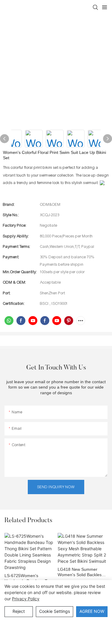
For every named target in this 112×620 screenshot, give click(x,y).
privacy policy (25, 598)
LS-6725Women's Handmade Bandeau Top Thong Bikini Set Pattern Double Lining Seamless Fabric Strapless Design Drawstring (28, 578)
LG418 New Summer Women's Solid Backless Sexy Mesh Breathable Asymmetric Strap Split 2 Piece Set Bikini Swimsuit (81, 572)
